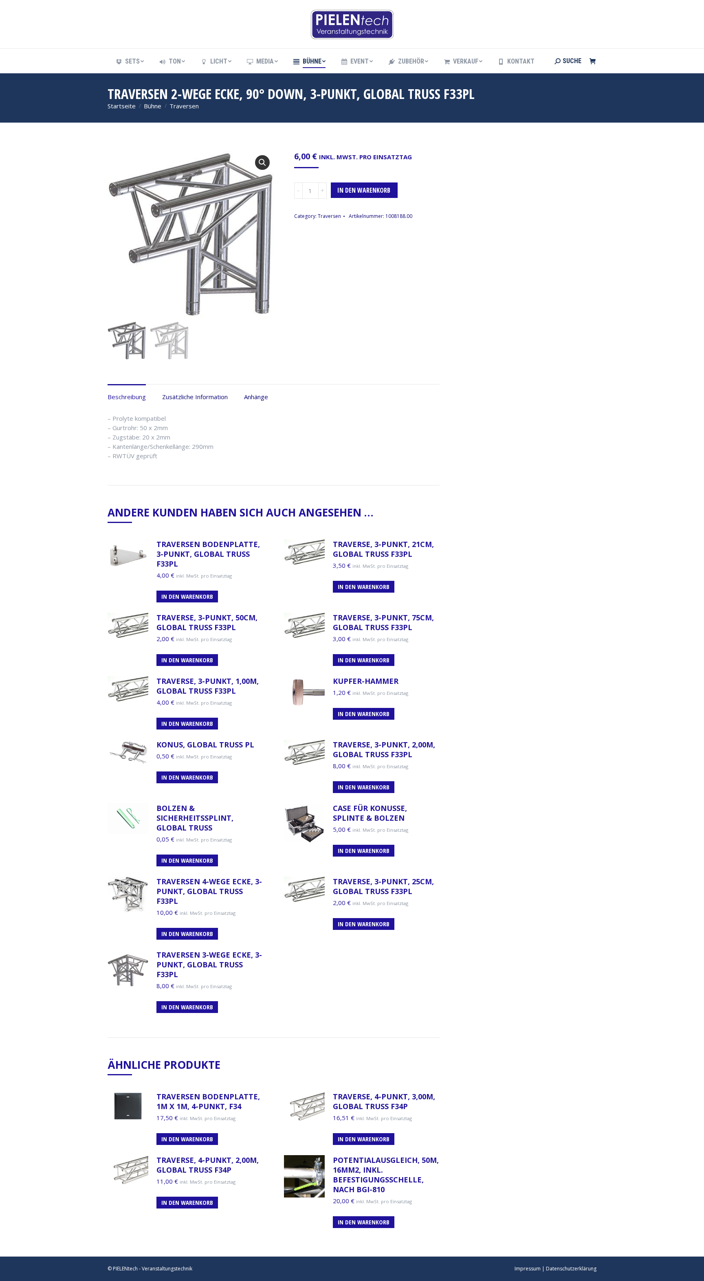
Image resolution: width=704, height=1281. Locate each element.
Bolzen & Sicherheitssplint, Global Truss (194, 818)
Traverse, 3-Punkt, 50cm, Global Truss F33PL (206, 622)
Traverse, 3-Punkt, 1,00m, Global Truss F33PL (207, 686)
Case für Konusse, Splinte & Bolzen (370, 813)
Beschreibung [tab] (127, 397)
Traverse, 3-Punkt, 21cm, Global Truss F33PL (383, 549)
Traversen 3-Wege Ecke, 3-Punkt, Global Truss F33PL (209, 964)
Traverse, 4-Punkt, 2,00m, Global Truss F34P (207, 1165)
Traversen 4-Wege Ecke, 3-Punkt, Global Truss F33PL (209, 891)
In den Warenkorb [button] (187, 596)
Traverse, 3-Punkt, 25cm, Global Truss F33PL (383, 886)
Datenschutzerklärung (571, 1268)
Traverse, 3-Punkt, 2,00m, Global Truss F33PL (384, 749)
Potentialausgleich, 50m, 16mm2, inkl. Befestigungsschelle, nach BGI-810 (386, 1174)
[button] (262, 162)
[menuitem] (129, 61)
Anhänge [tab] (256, 397)
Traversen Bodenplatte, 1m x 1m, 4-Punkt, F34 (208, 1101)
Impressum (528, 1268)
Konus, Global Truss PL (205, 744)
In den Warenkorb (363, 190)
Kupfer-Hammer (365, 681)
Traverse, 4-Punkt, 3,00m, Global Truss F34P (384, 1101)
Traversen (329, 216)
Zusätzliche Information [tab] (195, 397)
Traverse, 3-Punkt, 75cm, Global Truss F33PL (383, 622)
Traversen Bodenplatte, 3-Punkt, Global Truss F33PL (208, 554)
